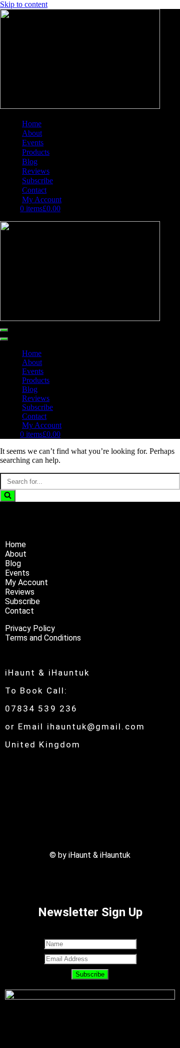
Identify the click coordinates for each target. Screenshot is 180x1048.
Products (36, 152)
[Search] (8, 496)
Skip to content (24, 4)
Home (32, 123)
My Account (42, 199)
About (32, 133)
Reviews (36, 171)
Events (33, 142)
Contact (34, 190)
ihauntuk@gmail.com (96, 726)
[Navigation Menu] (4, 330)
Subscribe (37, 180)
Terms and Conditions (43, 638)
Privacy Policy (30, 628)
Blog (30, 161)
